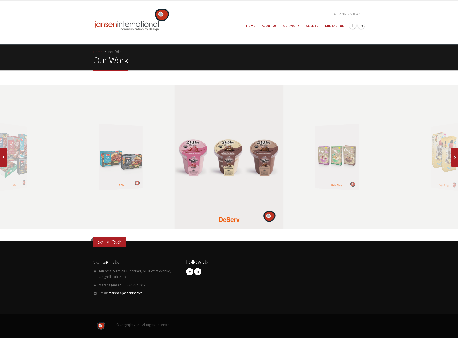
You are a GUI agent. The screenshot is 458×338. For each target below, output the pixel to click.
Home (250, 26)
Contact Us (334, 26)
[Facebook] (352, 25)
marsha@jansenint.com (125, 293)
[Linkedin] (361, 25)
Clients (312, 26)
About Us (269, 26)
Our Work (291, 26)
